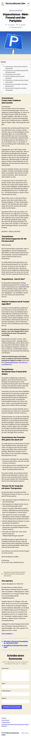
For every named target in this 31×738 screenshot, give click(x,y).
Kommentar (5, 668)
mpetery (12, 25)
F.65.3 (24, 285)
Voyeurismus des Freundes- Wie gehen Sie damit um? (16, 85)
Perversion (22, 572)
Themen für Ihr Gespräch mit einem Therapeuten (15, 89)
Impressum (5, 720)
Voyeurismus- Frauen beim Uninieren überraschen (16, 67)
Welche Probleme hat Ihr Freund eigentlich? (14, 77)
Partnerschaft (15, 572)
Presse (4, 718)
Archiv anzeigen (7, 633)
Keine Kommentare (16, 27)
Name (4, 683)
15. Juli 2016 (22, 25)
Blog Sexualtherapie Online (15, 3)
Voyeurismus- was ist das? (13, 74)
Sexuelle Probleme (15, 10)
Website (4, 698)
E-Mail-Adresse (6, 691)
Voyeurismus (7, 575)
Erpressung (7, 572)
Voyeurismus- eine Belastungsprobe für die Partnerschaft (16, 71)
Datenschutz (6, 722)
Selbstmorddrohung (9, 574)
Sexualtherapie (20, 574)
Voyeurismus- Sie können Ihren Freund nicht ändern (16, 81)
